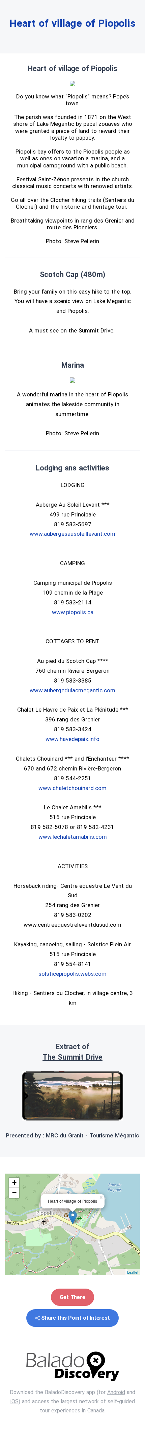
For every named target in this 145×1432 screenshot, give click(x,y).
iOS (14, 1401)
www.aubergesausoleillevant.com (72, 533)
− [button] (14, 1192)
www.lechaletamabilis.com (72, 836)
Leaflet (132, 1272)
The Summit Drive (72, 1057)
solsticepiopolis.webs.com (72, 973)
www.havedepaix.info (72, 739)
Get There (72, 1297)
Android (116, 1392)
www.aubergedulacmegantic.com (72, 690)
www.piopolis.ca (72, 612)
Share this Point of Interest (75, 1318)
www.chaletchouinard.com (72, 788)
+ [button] (14, 1182)
